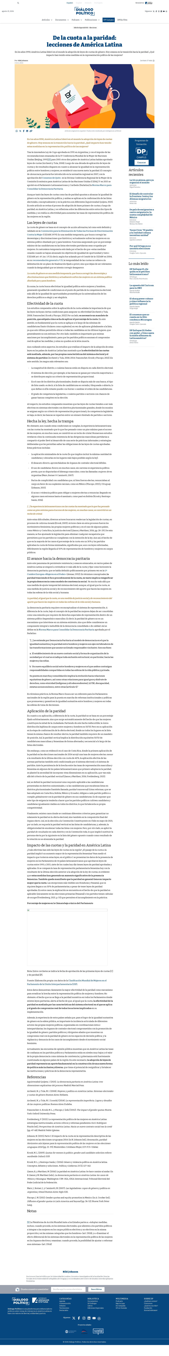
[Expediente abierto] (70, 1331)
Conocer (141, 162)
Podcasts (119, 1301)
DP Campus (108, 20)
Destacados (63, 1310)
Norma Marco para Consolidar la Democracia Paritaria (66, 629)
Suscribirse (96, 1289)
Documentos (93, 1301)
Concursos (148, 1303)
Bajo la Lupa (120, 1303)
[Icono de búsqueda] (18, 3)
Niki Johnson (23, 61)
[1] (49, 159)
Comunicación (65, 1303)
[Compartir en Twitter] (20, 131)
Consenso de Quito (51, 178)
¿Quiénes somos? (150, 1301)
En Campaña (120, 1306)
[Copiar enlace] (31, 131)
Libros (90, 1306)
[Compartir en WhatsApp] (17, 131)
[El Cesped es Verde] (98, 1331)
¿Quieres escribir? (151, 1306)
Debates (62, 1306)
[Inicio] (84, 11)
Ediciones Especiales (96, 1308)
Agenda (62, 1301)
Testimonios (64, 1308)
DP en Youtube (121, 1308)
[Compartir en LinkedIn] (27, 131)
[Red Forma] (84, 1331)
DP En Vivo (122, 20)
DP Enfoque (92, 1303)
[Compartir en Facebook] (24, 131)
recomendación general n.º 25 (48, 260)
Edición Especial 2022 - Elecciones (85, 28)
